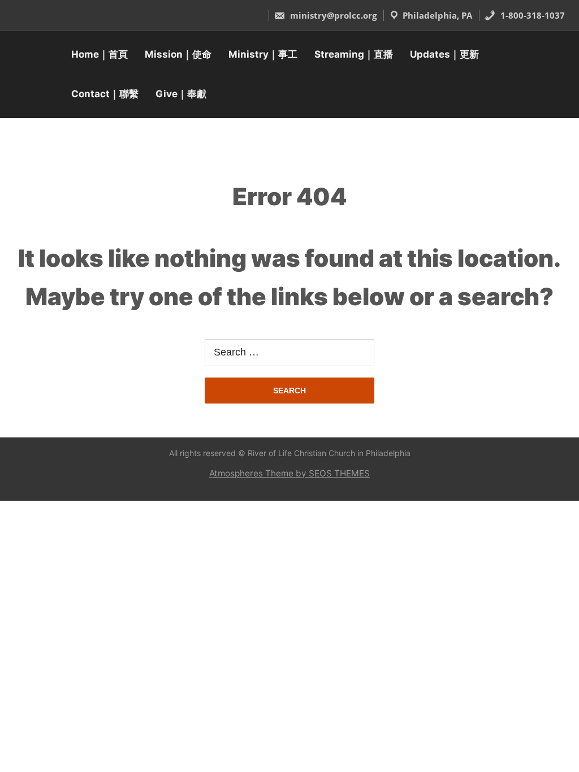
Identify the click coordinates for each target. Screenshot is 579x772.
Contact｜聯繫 (105, 93)
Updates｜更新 (444, 54)
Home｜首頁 (99, 54)
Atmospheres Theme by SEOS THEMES (289, 473)
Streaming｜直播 (353, 54)
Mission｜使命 (178, 54)
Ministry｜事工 (262, 54)
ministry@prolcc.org (332, 15)
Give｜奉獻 (180, 93)
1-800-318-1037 (531, 15)
